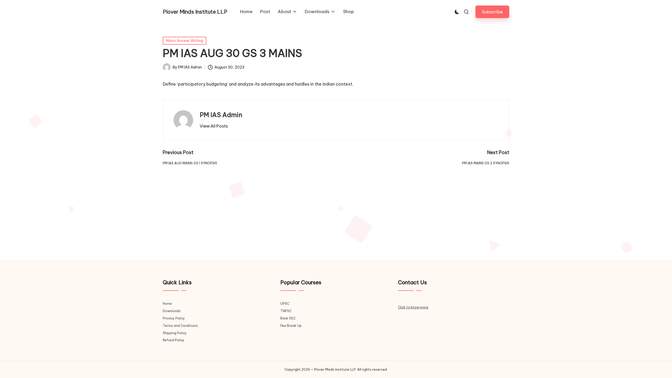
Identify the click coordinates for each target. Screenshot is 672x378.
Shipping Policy (175, 333)
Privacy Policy (174, 318)
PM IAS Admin (221, 115)
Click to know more (413, 307)
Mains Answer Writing (184, 40)
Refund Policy (173, 340)
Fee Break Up (291, 326)
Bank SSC (288, 318)
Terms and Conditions (180, 326)
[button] (492, 12)
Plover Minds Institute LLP (195, 12)
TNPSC (286, 311)
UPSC (284, 304)
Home (167, 304)
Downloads (172, 311)
